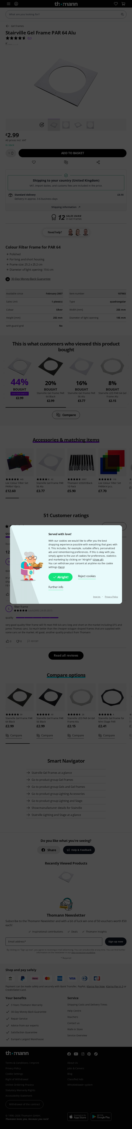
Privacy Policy (111, 596)
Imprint (97, 596)
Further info (55, 587)
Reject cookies (87, 576)
